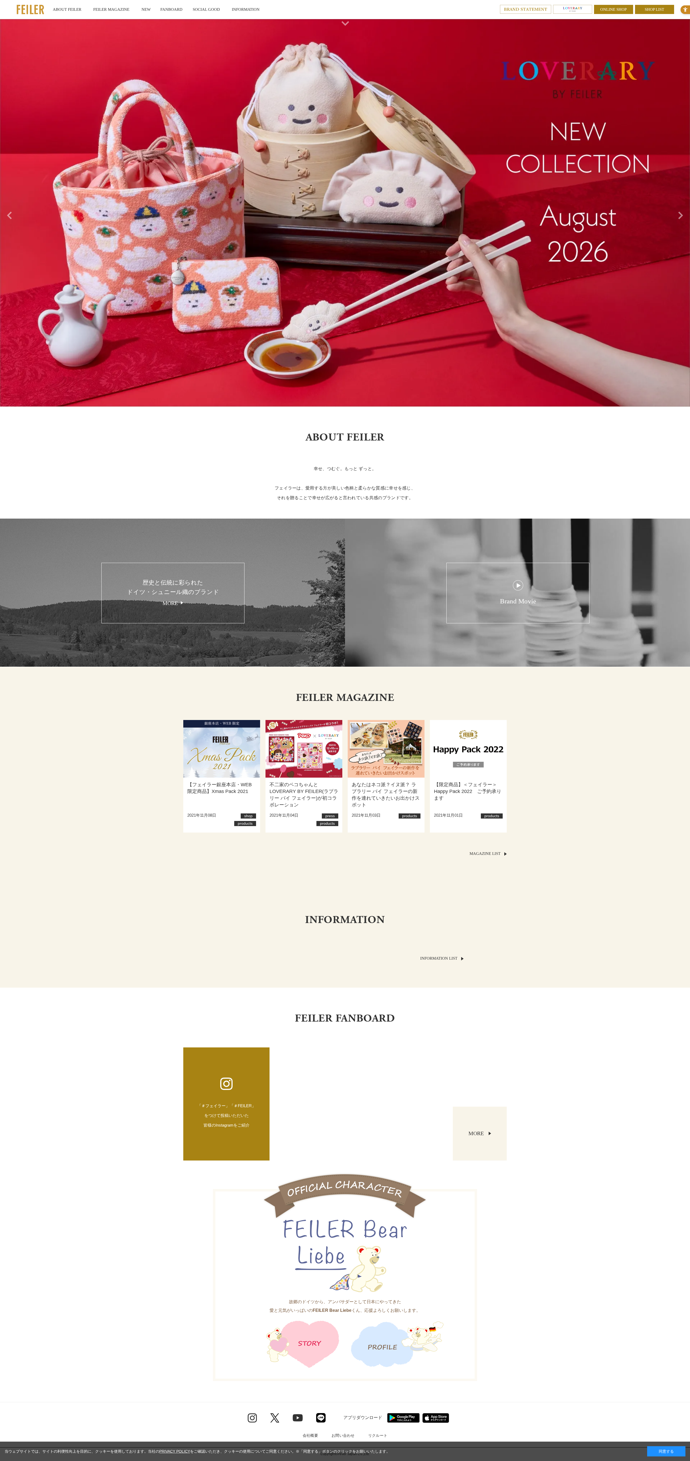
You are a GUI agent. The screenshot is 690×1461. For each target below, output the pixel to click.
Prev (8, 213)
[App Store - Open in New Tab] (435, 1418)
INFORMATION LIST (438, 958)
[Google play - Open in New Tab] (403, 1418)
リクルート (377, 1435)
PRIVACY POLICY (174, 1451)
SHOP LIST (654, 9)
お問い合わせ (343, 1435)
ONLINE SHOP (613, 9)
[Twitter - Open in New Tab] (274, 1417)
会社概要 (310, 1435)
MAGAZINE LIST (485, 853)
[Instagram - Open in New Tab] (252, 1417)
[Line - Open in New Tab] (321, 1417)
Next (682, 213)
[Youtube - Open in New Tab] (298, 1417)
